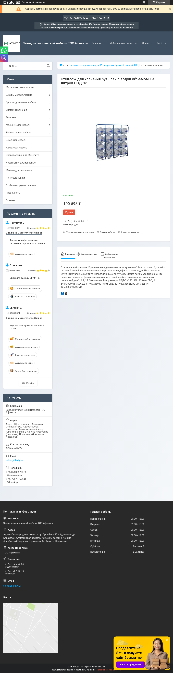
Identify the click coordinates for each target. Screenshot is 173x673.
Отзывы (10, 200)
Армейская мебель (16, 147)
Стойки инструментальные (21, 185)
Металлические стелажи (20, 87)
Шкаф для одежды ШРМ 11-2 (25, 278)
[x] (66, 293)
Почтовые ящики (15, 177)
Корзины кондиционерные (21, 162)
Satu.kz (101, 667)
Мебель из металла (121, 43)
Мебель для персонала (19, 170)
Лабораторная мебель (18, 132)
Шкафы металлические (19, 95)
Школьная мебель (16, 140)
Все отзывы (28, 383)
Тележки (11, 117)
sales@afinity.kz (14, 460)
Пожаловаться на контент (109, 670)
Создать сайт (28, 2)
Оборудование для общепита (22, 155)
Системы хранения (16, 110)
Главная (96, 43)
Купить (69, 212)
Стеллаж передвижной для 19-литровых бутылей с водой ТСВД (104, 65)
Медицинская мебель (18, 125)
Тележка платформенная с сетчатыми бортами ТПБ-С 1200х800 (28, 242)
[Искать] (48, 66)
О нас (145, 43)
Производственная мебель (21, 102)
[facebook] (62, 293)
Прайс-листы (13, 192)
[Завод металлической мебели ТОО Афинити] (11, 43)
